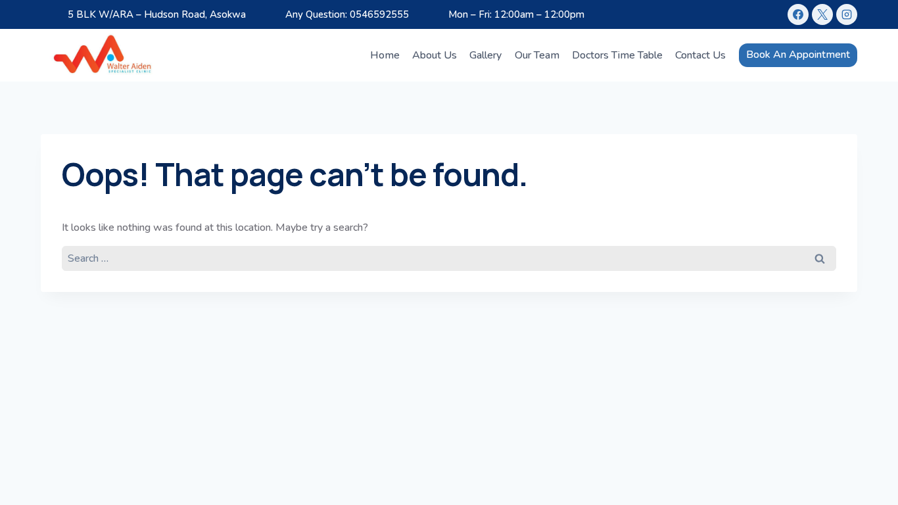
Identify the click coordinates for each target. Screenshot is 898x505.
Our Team (537, 55)
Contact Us (700, 55)
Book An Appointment (798, 54)
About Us (434, 55)
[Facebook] (798, 14)
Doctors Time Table (617, 55)
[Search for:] (449, 258)
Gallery (485, 55)
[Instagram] (846, 14)
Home (385, 55)
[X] (822, 14)
